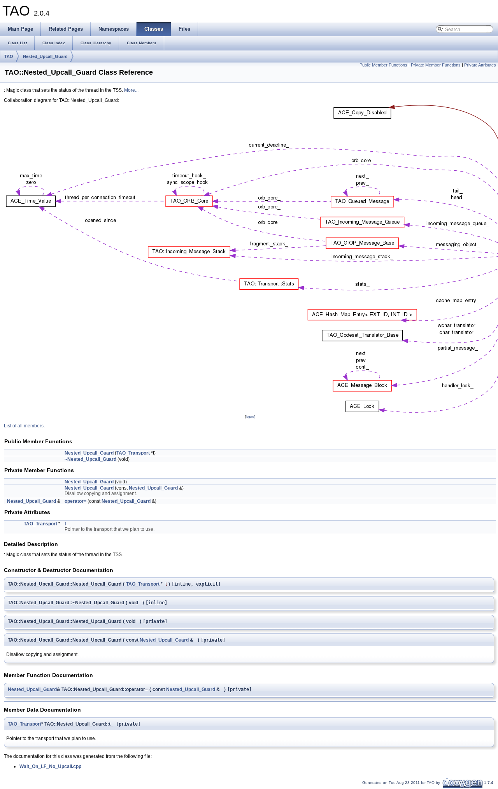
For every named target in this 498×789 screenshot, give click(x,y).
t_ (67, 524)
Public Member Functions (383, 65)
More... (131, 90)
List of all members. (24, 426)
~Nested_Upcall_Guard (90, 459)
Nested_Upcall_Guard (45, 56)
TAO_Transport (133, 453)
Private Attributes (480, 65)
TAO (8, 56)
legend (250, 416)
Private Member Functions (436, 65)
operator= (75, 501)
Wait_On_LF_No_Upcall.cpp (50, 766)
